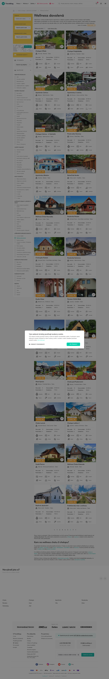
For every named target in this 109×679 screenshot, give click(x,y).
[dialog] (54, 339)
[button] (37, 344)
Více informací (41, 340)
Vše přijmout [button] (73, 344)
